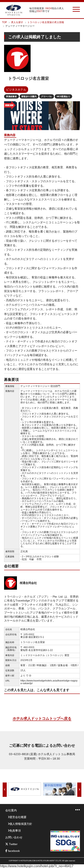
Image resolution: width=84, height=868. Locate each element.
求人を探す (17, 22)
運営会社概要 (18, 817)
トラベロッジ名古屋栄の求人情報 (45, 22)
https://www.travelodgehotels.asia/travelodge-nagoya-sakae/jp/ (48, 682)
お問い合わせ (13, 837)
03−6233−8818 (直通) (23, 754)
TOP (4, 22)
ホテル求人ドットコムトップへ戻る (42, 718)
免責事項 (15, 830)
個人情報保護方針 (20, 823)
